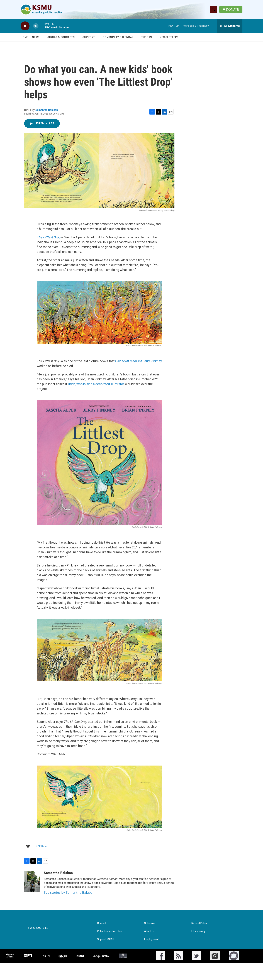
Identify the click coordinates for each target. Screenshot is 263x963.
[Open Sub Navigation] (42, 37)
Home (24, 37)
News (36, 37)
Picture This (154, 883)
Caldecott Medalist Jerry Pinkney (138, 361)
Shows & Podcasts (61, 37)
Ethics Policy (198, 931)
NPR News (42, 846)
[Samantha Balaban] (32, 881)
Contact (101, 923)
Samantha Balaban (46, 110)
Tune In (146, 37)
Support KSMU (105, 939)
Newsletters (169, 37)
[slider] (41, 26)
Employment (151, 939)
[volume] (36, 26)
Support (88, 37)
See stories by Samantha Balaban (69, 892)
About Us (149, 931)
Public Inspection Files (109, 931)
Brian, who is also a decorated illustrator (96, 384)
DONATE (232, 9)
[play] (25, 26)
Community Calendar (118, 37)
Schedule (149, 923)
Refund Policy (199, 923)
